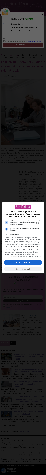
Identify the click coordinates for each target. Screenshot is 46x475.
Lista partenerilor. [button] (33, 246)
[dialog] (23, 237)
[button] (23, 234)
